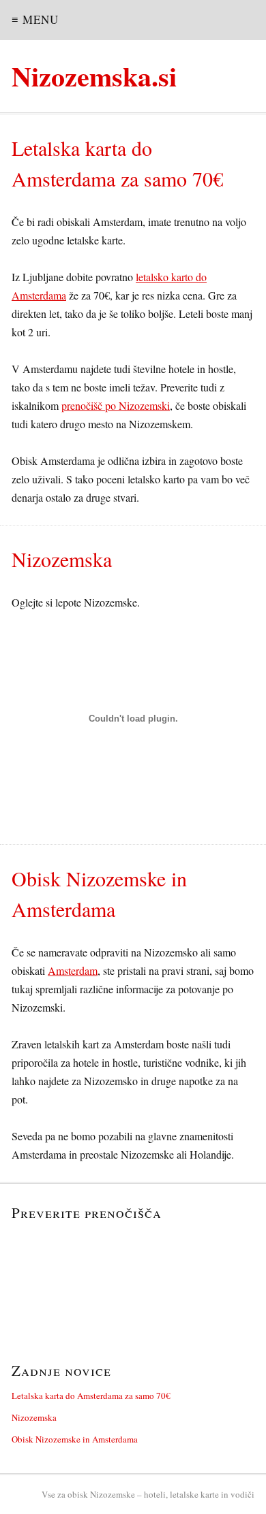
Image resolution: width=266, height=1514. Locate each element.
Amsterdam (73, 970)
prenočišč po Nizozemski (115, 405)
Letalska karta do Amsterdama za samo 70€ (91, 1395)
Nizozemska (34, 1417)
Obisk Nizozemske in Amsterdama (75, 1439)
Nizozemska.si (94, 76)
